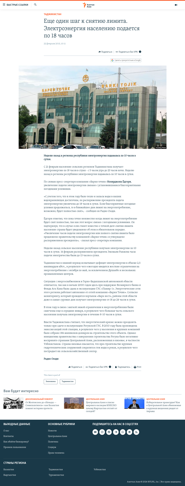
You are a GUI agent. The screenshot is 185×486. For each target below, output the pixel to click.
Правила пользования (14, 447)
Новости (52, 431)
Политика (53, 442)
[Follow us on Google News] (129, 432)
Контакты (8, 436)
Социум (52, 447)
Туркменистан (56, 475)
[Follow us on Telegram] (116, 432)
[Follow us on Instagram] (102, 432)
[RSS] (136, 432)
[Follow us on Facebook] (109, 432)
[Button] (105, 52)
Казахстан (8, 469)
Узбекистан (100, 469)
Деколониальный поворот (39, 399)
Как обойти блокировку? (16, 442)
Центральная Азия (95, 399)
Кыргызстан (9, 475)
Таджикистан (52, 14)
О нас (6, 431)
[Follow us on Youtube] (95, 432)
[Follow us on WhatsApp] (122, 432)
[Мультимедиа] (176, 5)
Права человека (56, 453)
